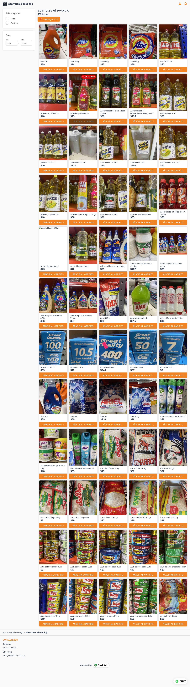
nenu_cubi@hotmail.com (14, 655)
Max (22, 39)
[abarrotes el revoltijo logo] (5, 4)
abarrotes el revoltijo (20, 4)
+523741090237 (10, 647)
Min (7, 39)
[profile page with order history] (180, 4)
